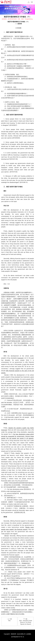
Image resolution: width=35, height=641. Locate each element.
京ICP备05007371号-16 (17, 637)
